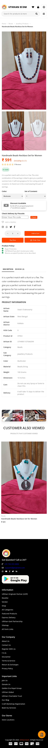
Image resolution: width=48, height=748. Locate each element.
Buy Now (13, 240)
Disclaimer (6, 657)
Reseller (5, 598)
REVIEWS (19, 269)
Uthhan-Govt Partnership (12, 621)
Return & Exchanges (10, 664)
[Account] (44, 7)
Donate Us (6, 684)
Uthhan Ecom (24, 740)
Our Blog (5, 700)
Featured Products (9, 613)
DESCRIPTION (8, 269)
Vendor (5, 602)
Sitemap (5, 625)
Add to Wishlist (10, 222)
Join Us (5, 680)
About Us (5, 641)
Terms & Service (8, 661)
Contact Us (6, 645)
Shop (4, 606)
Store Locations (8, 720)
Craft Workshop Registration (13, 704)
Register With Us (9, 649)
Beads (11, 24)
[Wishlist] (33, 7)
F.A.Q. (4, 653)
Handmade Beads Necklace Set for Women (17, 27)
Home (4, 24)
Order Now (36, 240)
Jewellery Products (22, 24)
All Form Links (7, 629)
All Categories (7, 610)
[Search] (37, 14)
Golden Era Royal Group (12, 688)
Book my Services (9, 708)
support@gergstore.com (15, 568)
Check (33, 217)
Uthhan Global (8, 692)
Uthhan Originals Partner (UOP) (15, 594)
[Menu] (44, 13)
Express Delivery (8, 617)
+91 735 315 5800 (11, 564)
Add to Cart (35, 233)
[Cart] (38, 7)
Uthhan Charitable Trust (12, 696)
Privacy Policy (7, 668)
